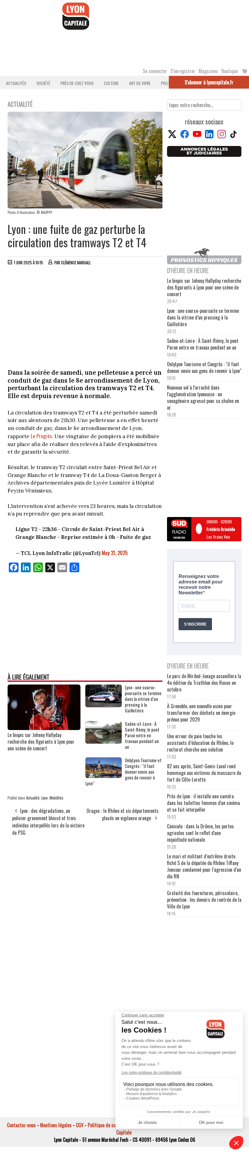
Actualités (16, 83)
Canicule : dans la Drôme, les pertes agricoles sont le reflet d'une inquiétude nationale (200, 833)
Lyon (44, 798)
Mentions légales (56, 1125)
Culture (111, 83)
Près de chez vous (77, 83)
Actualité (32, 798)
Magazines (208, 71)
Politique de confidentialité (113, 1125)
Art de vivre (140, 83)
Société (43, 83)
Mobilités (56, 798)
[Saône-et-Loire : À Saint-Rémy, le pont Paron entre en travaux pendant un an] (103, 741)
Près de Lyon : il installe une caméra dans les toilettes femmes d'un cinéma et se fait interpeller (203, 803)
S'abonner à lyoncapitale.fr (209, 82)
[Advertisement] (85, 315)
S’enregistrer (182, 71)
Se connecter (155, 71)
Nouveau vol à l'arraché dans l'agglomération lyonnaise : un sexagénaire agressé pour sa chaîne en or (203, 397)
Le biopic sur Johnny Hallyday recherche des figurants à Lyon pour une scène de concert (41, 742)
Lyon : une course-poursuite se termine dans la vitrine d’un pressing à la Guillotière (143, 699)
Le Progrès (41, 436)
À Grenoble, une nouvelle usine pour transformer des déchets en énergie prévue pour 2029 (201, 713)
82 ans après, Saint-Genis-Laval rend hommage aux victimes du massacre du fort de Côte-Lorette (204, 773)
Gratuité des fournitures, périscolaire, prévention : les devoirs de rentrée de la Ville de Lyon (204, 900)
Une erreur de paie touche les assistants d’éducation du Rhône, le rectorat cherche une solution (200, 743)
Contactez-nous (21, 1125)
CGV (80, 1125)
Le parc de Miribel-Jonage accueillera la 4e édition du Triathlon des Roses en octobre (204, 683)
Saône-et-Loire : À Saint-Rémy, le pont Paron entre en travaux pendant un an (142, 735)
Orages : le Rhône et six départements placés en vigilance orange (123, 814)
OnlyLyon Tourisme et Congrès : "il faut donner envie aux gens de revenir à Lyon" (123, 771)
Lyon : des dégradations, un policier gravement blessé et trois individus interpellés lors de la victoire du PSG (48, 821)
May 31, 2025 (115, 552)
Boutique (229, 71)
